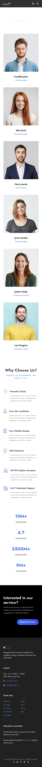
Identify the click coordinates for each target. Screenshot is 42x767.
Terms (23, 705)
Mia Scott (21, 130)
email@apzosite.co (13, 685)
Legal (23, 701)
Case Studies (7, 712)
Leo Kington (21, 345)
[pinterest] (20, 762)
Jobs (22, 712)
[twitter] (24, 762)
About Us (6, 701)
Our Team (6, 705)
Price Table (7, 715)
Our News (6, 708)
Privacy (23, 708)
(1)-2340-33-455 (11, 681)
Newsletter (27, 740)
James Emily (21, 291)
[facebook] (13, 762)
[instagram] (28, 762)
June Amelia (21, 238)
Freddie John (21, 76)
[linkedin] (17, 762)
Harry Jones (21, 184)
